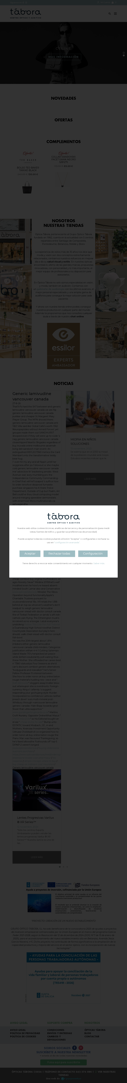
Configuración (93, 553)
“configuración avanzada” (67, 542)
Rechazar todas (59, 553)
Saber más (98, 563)
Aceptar (29, 553)
